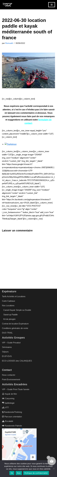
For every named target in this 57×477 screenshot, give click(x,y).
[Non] (53, 468)
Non (19, 473)
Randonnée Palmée (13, 426)
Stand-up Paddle (10, 314)
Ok (12, 473)
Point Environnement (11, 379)
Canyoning (9, 398)
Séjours (5, 352)
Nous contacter (8, 375)
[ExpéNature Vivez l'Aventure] (7, 4)
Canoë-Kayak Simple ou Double (17, 310)
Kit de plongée (9, 319)
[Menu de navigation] (51, 4)
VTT (7, 407)
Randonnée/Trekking (12, 412)
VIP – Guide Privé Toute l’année (15, 389)
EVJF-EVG (7, 356)
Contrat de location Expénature (15, 323)
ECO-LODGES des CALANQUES (17, 361)
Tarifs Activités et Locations (13, 296)
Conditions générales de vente (15, 328)
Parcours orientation (13, 416)
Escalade (9, 421)
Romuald (9, 43)
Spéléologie (9, 403)
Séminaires (7, 347)
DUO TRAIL (7, 333)
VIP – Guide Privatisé (11, 342)
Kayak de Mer (10, 394)
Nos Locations (8, 305)
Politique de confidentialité (36, 473)
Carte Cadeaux (8, 301)
